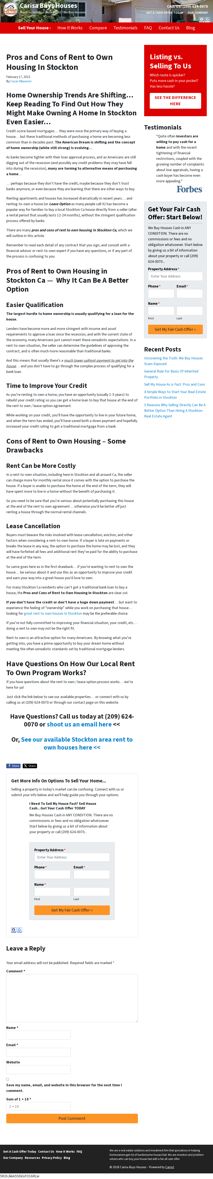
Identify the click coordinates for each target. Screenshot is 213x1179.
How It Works (70, 28)
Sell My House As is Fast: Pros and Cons (174, 384)
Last (76, 899)
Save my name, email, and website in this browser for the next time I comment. (64, 1088)
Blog (190, 28)
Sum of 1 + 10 (18, 1099)
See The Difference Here (175, 101)
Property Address (50, 850)
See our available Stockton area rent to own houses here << (77, 743)
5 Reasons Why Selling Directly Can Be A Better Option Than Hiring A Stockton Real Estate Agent (175, 410)
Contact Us (169, 28)
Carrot (169, 1167)
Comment (15, 971)
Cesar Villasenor (21, 81)
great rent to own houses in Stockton (53, 613)
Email (79, 867)
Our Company (198, 12)
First (37, 899)
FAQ (148, 28)
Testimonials (125, 28)
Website (13, 1062)
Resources (32, 1158)
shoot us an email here (79, 724)
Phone (40, 867)
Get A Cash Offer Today (164, 12)
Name (40, 884)
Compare (98, 28)
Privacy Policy (52, 1158)
